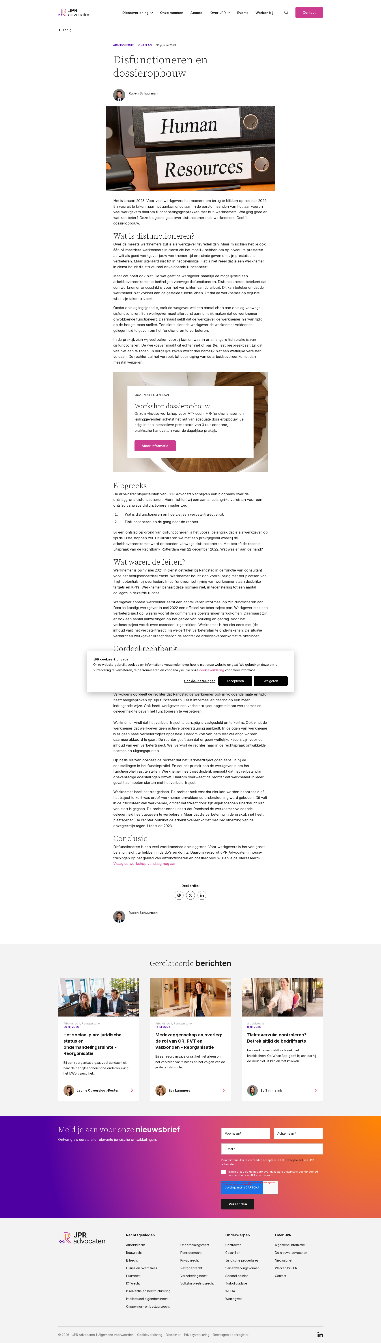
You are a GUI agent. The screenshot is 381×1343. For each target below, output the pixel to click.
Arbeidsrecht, (72, 1023)
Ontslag (145, 45)
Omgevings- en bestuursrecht (148, 1306)
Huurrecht (133, 1276)
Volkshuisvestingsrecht (197, 1283)
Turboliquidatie (236, 1283)
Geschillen (232, 1252)
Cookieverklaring (149, 1335)
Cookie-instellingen (199, 681)
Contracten (233, 1245)
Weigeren (271, 681)
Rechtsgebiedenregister (230, 1335)
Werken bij (264, 12)
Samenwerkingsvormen (242, 1268)
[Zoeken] (286, 13)
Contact (309, 12)
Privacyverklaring (196, 1335)
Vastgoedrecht (191, 1268)
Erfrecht (132, 1260)
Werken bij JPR (286, 1268)
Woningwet (233, 1299)
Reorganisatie (91, 1023)
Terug (67, 30)
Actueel (196, 12)
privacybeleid (294, 1160)
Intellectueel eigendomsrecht (147, 1299)
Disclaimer (173, 1335)
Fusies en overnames (141, 1268)
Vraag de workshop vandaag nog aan (144, 863)
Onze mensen (171, 12)
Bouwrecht (134, 1252)
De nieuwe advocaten (291, 1252)
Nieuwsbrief (283, 1260)
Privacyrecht (189, 1260)
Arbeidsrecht (123, 45)
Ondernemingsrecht (194, 1245)
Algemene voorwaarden (116, 1335)
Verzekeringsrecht (193, 1276)
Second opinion (236, 1276)
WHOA (230, 1291)
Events (242, 12)
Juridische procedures (241, 1260)
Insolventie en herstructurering (148, 1291)
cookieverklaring (211, 670)
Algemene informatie (290, 1245)
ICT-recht (133, 1283)
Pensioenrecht (191, 1252)
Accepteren (235, 681)
